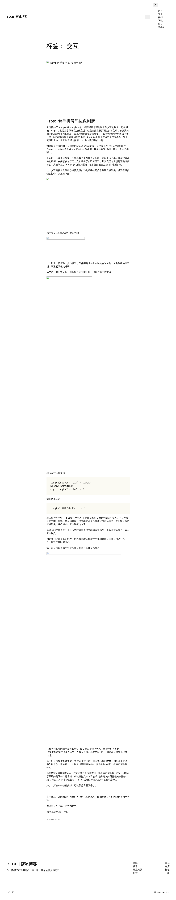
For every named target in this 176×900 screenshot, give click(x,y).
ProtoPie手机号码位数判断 (71, 121)
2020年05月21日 (53, 819)
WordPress (161, 892)
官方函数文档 (58, 473)
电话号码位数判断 (54, 812)
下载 (66, 812)
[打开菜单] (147, 17)
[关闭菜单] (155, 5)
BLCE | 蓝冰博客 (16, 16)
